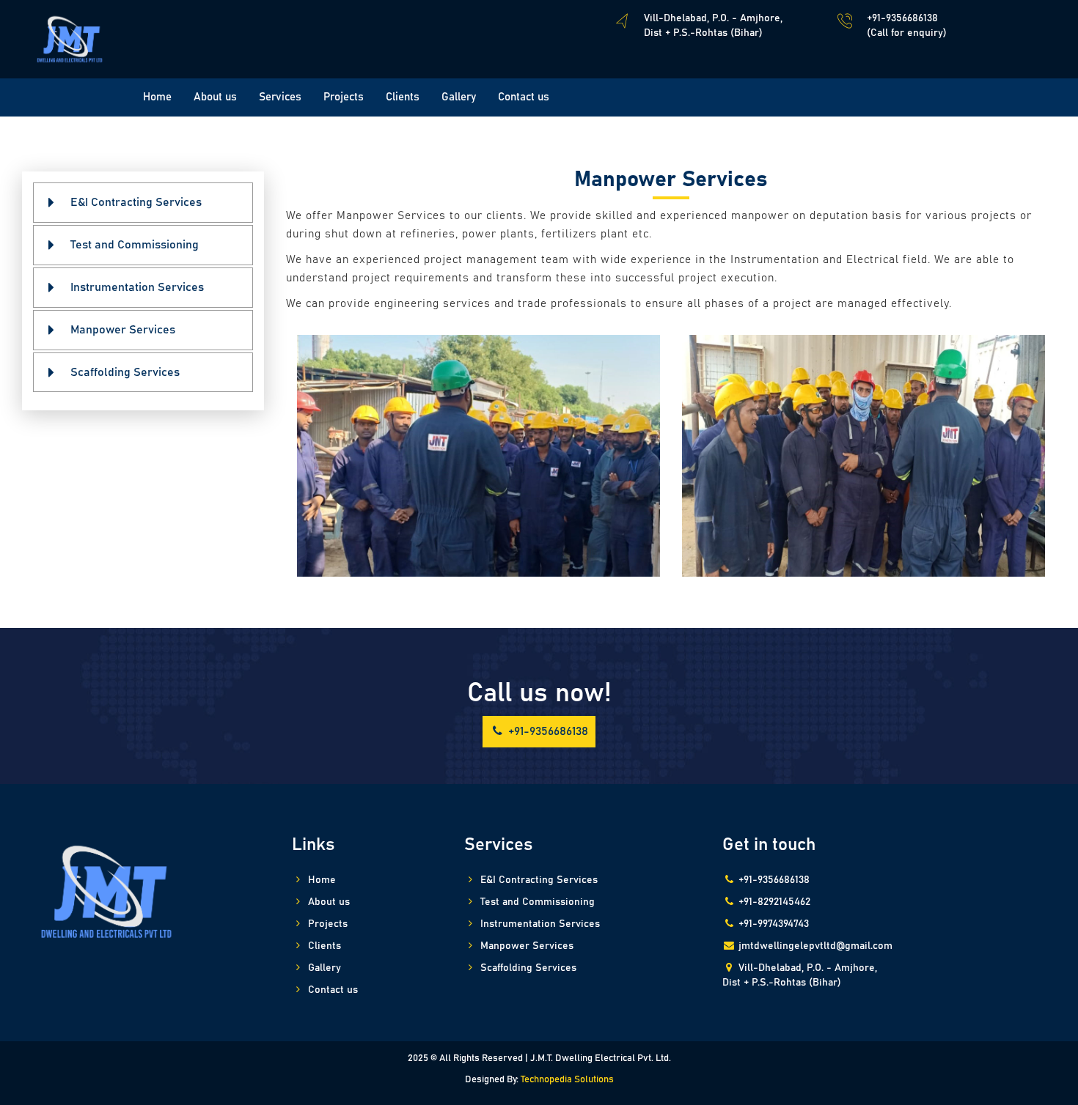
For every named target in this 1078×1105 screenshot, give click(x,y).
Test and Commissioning (134, 245)
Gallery (458, 97)
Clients (402, 97)
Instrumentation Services (137, 287)
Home (157, 97)
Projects (343, 97)
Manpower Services (122, 330)
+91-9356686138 (546, 731)
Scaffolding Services (125, 372)
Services (280, 97)
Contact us (523, 97)
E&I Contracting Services (136, 202)
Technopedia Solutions (567, 1079)
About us (215, 97)
